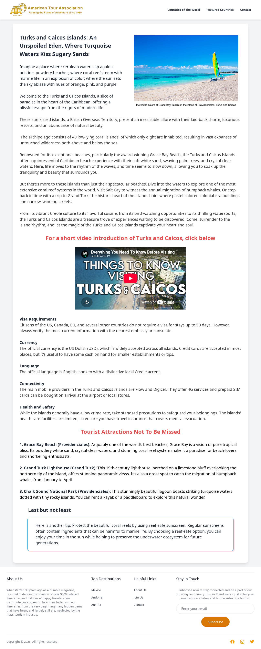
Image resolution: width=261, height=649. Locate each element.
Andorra (97, 597)
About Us (140, 590)
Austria (96, 605)
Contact (245, 10)
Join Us (138, 597)
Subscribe (215, 622)
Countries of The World (183, 10)
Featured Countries (220, 10)
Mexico (96, 590)
